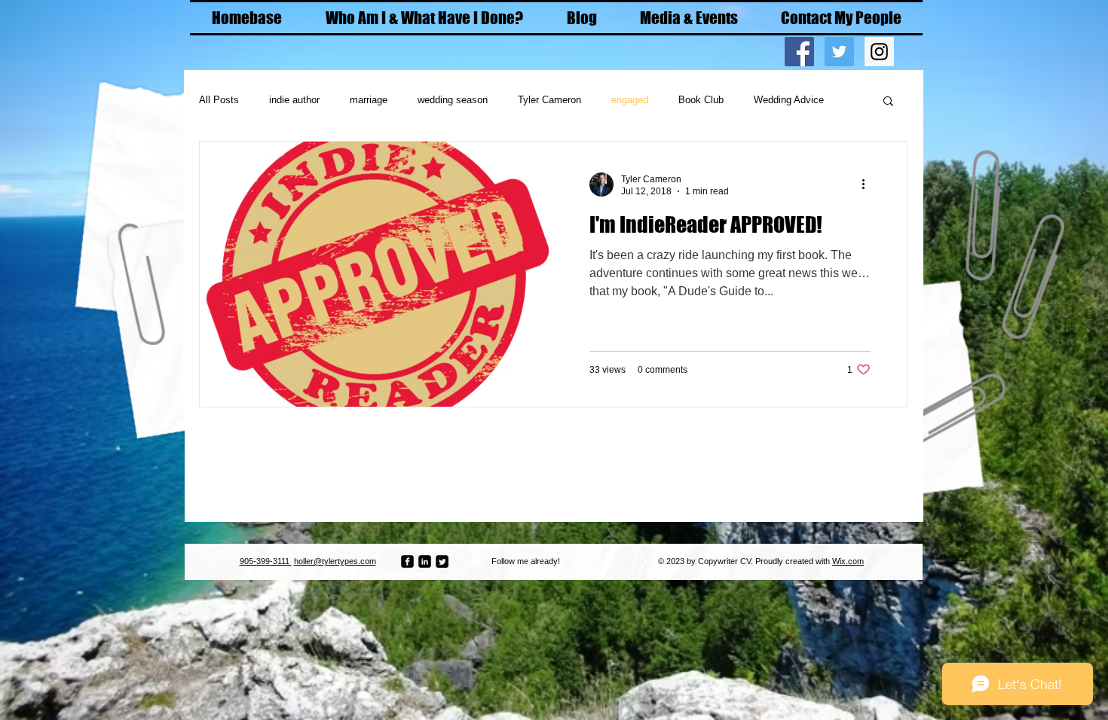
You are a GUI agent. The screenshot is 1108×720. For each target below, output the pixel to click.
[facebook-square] (407, 561)
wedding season (453, 99)
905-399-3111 (266, 561)
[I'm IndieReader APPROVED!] (376, 274)
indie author (294, 99)
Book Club (701, 99)
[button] (888, 102)
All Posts (219, 99)
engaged (629, 99)
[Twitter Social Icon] (839, 51)
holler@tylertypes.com (335, 561)
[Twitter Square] (442, 561)
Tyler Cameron (549, 99)
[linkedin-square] (424, 561)
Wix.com (848, 561)
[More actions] (868, 184)
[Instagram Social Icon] (879, 51)
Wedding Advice (789, 99)
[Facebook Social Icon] (799, 51)
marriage (368, 99)
